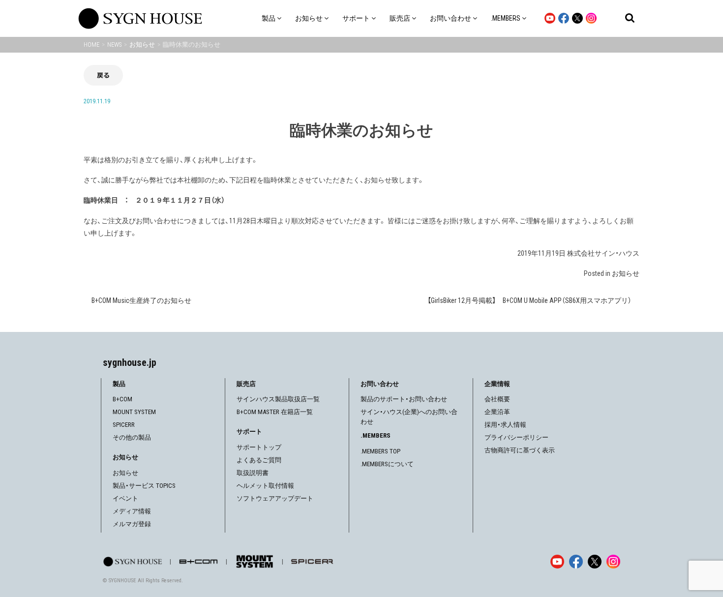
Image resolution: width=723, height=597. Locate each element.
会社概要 (497, 399)
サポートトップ (259, 447)
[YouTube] (557, 561)
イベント (125, 498)
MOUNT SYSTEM (134, 412)
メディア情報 (132, 511)
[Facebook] (576, 561)
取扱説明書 (253, 473)
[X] (595, 561)
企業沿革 (497, 412)
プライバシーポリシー (516, 437)
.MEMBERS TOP (380, 451)
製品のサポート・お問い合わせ (404, 399)
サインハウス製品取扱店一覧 (278, 399)
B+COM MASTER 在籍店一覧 (275, 412)
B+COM (122, 399)
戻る (103, 75)
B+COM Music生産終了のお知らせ (141, 300)
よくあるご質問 (259, 460)
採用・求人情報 (505, 424)
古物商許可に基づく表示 (519, 450)
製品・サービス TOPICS (144, 485)
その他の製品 (132, 437)
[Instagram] (613, 561)
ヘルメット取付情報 (265, 485)
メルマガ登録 (132, 524)
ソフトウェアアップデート (275, 498)
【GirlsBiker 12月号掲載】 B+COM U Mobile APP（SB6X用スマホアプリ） (529, 300)
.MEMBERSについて (387, 464)
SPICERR (124, 424)
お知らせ (625, 273)
